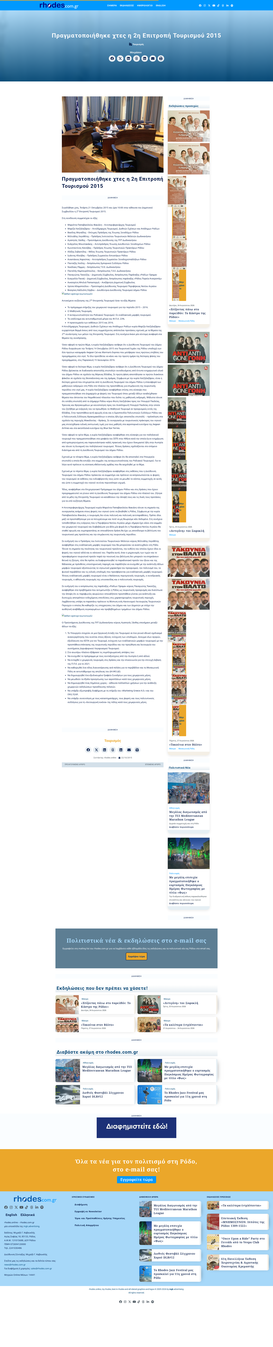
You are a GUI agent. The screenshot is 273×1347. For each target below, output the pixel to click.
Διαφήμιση (81, 1204)
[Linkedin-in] (227, 5)
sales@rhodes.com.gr (41, 1268)
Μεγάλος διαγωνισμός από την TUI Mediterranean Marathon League (188, 815)
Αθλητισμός (174, 808)
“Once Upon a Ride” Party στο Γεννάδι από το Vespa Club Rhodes (243, 1242)
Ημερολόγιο (145, 5)
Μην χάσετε (181, 285)
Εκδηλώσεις (127, 5)
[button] (112, 58)
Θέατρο (172, 321)
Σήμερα (112, 5)
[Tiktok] (218, 5)
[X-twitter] (209, 5)
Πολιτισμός (174, 873)
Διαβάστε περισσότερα (181, 827)
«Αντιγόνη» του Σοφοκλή (186, 531)
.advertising (176, 1289)
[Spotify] (232, 5)
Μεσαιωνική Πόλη (186, 321)
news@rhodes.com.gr (15, 1264)
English (161, 5)
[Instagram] (204, 5)
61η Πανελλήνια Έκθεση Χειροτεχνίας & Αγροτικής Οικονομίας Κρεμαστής (239, 1262)
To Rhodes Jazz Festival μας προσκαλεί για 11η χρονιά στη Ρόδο (185, 1096)
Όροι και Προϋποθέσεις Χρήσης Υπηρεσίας (100, 1218)
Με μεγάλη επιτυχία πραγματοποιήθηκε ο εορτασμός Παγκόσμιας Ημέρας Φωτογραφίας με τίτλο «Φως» (187, 884)
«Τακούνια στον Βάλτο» (185, 744)
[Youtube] (214, 5)
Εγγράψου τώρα (136, 956)
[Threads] (223, 5)
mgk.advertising (31, 1226)
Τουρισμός (138, 44)
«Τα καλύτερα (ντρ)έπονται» (183, 1025)
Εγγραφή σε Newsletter (88, 1211)
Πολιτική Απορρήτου (87, 1225)
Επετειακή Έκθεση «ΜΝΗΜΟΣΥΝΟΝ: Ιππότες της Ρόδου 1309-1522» (243, 1222)
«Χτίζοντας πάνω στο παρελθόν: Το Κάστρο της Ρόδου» (187, 313)
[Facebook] (200, 5)
